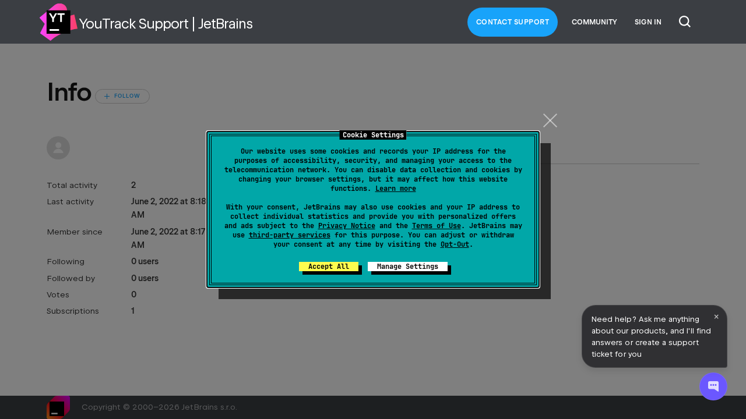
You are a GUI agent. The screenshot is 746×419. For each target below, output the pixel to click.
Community (594, 22)
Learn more (395, 188)
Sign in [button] (648, 22)
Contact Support (513, 22)
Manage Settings (407, 266)
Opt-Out (455, 244)
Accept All (328, 266)
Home (58, 22)
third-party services (289, 235)
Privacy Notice (346, 225)
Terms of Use (436, 225)
